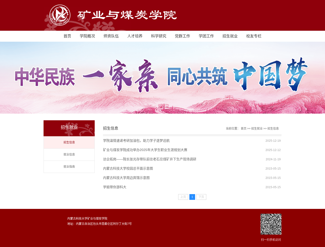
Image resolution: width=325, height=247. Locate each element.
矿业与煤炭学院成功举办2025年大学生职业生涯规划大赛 (145, 150)
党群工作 (182, 36)
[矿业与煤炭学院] (129, 29)
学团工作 (206, 36)
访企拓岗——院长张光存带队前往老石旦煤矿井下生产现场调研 (149, 159)
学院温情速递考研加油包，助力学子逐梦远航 (136, 140)
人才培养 (135, 36)
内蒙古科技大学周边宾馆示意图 (126, 178)
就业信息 (69, 154)
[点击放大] (271, 224)
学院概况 (87, 36)
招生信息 (69, 142)
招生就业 (230, 36)
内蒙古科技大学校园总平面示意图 (128, 168)
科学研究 (158, 36)
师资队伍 (111, 36)
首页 (67, 36)
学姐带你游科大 (114, 187)
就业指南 (69, 166)
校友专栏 (253, 36)
